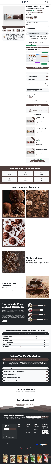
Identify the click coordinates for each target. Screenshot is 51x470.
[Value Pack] (35, 17)
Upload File (28, 20)
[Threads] (15, 445)
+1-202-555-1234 (7, 434)
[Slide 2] (13, 41)
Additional (28, 24)
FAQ (49, 456)
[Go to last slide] (2, 30)
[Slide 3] (15, 41)
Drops (19, 428)
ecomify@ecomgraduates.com (10, 437)
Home (4, 1)
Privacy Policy (46, 418)
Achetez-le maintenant (31, 69)
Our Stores (28, 432)
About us (27, 426)
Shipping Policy (36, 429)
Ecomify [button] (32, 2)
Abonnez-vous (45, 416)
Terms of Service (40, 418)
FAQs (27, 429)
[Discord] (13, 445)
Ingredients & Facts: (37, 105)
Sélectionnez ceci (40, 124)
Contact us (28, 428)
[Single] (28, 17)
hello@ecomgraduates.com (9, 436)
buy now (5, 321)
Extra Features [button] (13, 1)
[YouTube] (11, 445)
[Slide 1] (12, 41)
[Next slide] (24, 30)
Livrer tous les (32, 36)
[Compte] (44, 2)
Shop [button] (8, 1)
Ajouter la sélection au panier (37, 161)
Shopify (25, 444)
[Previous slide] (4, 393)
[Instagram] (8, 445)
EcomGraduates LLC (27, 446)
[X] (6, 445)
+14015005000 (31, 96)
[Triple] (31, 17)
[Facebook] (4, 445)
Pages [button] (4, 2)
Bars (19, 426)
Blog (27, 430)
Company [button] (38, 2)
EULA (35, 432)
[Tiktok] (10, 445)
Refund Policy (36, 430)
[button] (42, 2)
